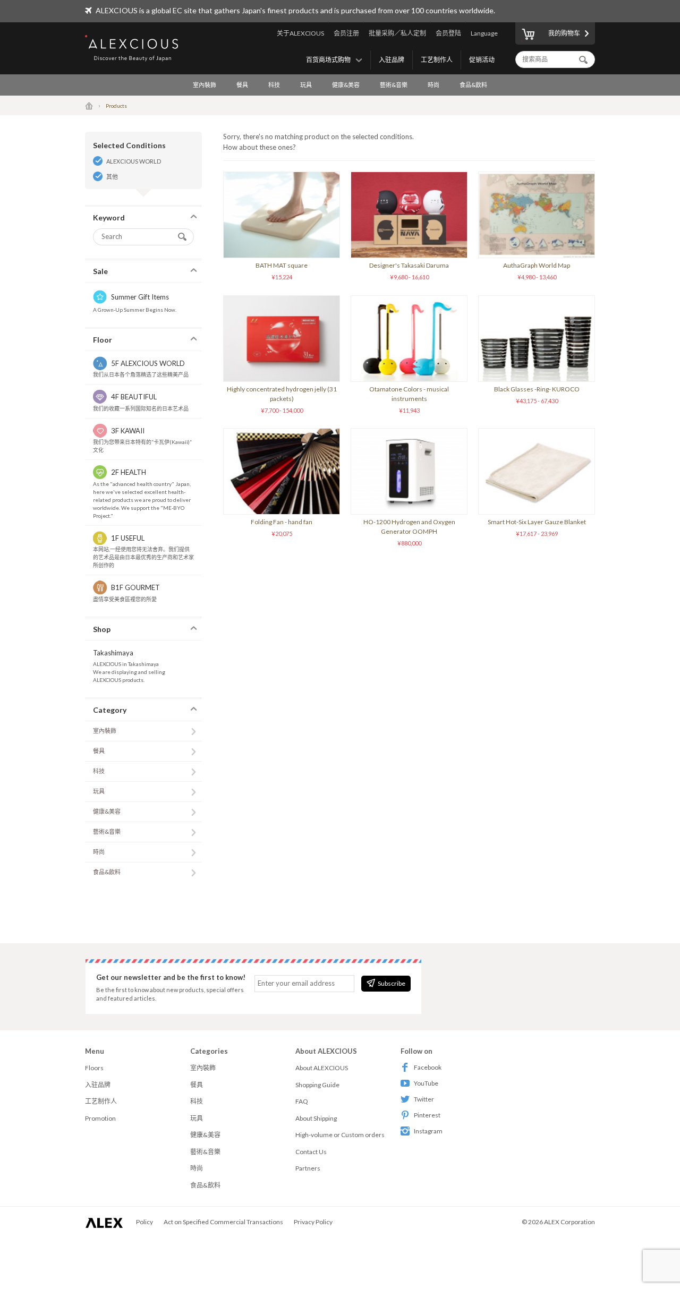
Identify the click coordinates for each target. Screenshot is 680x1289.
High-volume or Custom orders (340, 1135)
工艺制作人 (437, 60)
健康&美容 (346, 84)
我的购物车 (564, 33)
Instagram (428, 1131)
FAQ (301, 1101)
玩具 (306, 84)
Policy (144, 1222)
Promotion (100, 1118)
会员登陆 (448, 33)
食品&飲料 (473, 84)
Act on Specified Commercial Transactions (223, 1222)
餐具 (242, 84)
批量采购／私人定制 (397, 33)
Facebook (427, 1067)
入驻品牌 (391, 60)
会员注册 (346, 33)
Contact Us (311, 1152)
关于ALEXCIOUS (300, 33)
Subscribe (391, 983)
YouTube (426, 1083)
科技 (274, 84)
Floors (94, 1068)
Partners (307, 1168)
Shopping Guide (317, 1085)
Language (484, 33)
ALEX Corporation (569, 1222)
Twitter (424, 1099)
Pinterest (427, 1115)
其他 (112, 176)
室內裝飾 (204, 84)
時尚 (433, 84)
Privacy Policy (313, 1222)
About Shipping (316, 1118)
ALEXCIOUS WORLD (133, 161)
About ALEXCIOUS (321, 1068)
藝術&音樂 (393, 84)
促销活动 (482, 60)
